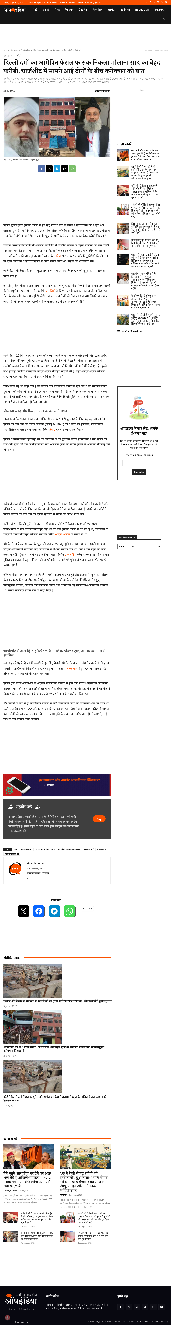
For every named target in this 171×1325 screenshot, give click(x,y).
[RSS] (154, 2)
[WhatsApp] (162, 2)
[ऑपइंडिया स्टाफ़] (15, 870)
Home (6, 50)
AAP (16, 849)
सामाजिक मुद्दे (65, 1168)
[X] (158, 2)
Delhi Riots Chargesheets (69, 849)
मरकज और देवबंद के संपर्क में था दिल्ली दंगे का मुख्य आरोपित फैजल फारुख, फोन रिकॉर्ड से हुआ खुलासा (57, 1001)
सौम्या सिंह (63, 1195)
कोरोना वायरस (101, 849)
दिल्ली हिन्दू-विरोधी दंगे (12, 854)
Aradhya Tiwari (10, 1190)
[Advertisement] (57, 620)
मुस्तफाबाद (71, 668)
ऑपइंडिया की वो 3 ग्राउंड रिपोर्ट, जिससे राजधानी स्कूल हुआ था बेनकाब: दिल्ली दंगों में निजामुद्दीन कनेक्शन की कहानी (53, 1049)
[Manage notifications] (7, 1317)
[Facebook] (147, 2)
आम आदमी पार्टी (88, 849)
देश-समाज (14, 50)
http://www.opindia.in (36, 868)
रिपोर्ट (18, 56)
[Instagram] (150, 2)
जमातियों (50, 291)
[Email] (64, 168)
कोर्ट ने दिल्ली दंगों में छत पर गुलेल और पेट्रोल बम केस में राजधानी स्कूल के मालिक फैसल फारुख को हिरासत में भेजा (54, 1098)
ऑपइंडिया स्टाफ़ (102, 91)
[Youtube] (166, 2)
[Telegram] (57, 168)
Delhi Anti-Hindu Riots (45, 849)
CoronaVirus (26, 849)
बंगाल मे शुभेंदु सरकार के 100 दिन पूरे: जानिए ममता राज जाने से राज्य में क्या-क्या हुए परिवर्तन (93, 1236)
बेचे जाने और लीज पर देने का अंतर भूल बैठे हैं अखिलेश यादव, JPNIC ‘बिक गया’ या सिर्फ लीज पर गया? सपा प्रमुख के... (27, 1180)
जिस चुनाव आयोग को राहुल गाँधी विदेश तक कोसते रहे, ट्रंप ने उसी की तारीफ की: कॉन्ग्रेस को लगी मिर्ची (37, 1236)
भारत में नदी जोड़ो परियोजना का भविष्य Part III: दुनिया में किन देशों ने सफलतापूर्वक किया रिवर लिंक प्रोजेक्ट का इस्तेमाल (146, 319)
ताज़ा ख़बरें (124, 144)
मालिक (57, 256)
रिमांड (52, 429)
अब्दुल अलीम (63, 534)
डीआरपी (69, 554)
